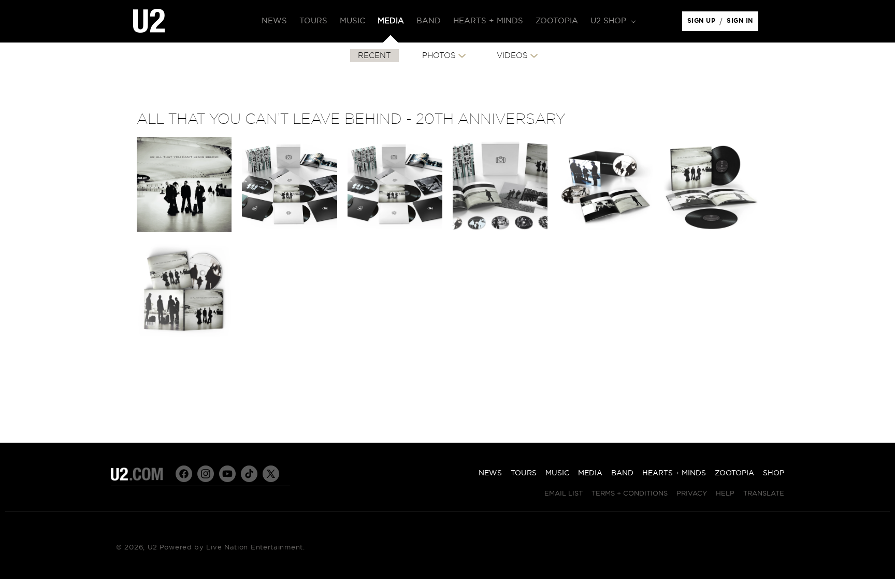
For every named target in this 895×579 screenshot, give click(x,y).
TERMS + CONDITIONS (629, 493)
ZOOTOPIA (734, 473)
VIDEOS (512, 56)
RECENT (374, 56)
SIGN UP (703, 23)
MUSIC (557, 473)
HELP (725, 493)
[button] (612, 21)
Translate (763, 493)
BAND (622, 473)
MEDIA (590, 473)
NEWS (490, 473)
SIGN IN (742, 23)
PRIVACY (691, 493)
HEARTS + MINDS (674, 473)
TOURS (524, 473)
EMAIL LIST (563, 493)
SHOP (773, 473)
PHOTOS (439, 56)
